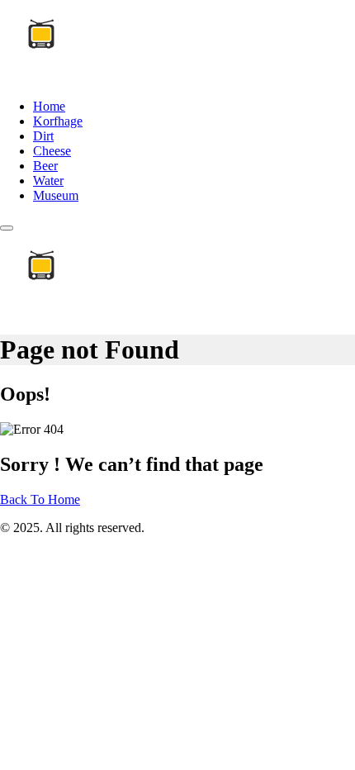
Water (48, 180)
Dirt (43, 136)
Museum (55, 195)
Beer (45, 166)
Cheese (52, 151)
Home (49, 106)
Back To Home (40, 499)
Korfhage (58, 121)
